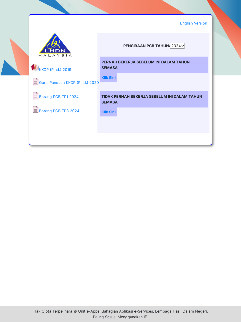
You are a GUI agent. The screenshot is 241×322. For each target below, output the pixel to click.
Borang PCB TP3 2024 (59, 110)
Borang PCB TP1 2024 (59, 96)
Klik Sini (108, 77)
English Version (193, 23)
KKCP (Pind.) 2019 (55, 69)
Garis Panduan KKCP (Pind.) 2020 (69, 82)
